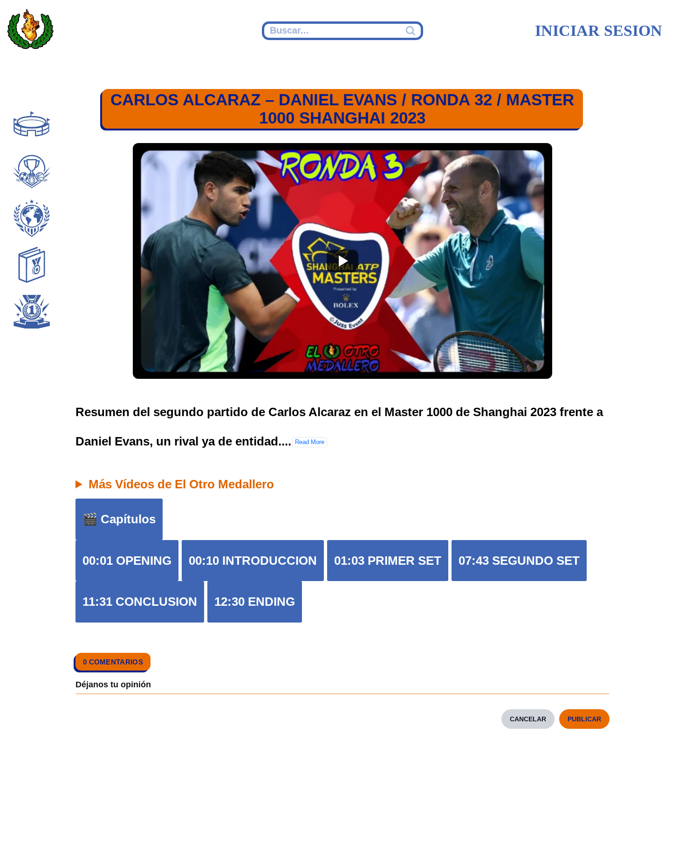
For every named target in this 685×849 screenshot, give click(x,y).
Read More (309, 441)
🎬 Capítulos (119, 519)
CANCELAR (528, 719)
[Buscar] (411, 30)
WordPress (188, 829)
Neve (21, 829)
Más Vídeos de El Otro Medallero (181, 484)
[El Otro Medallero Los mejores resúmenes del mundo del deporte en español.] (30, 30)
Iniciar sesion (598, 30)
